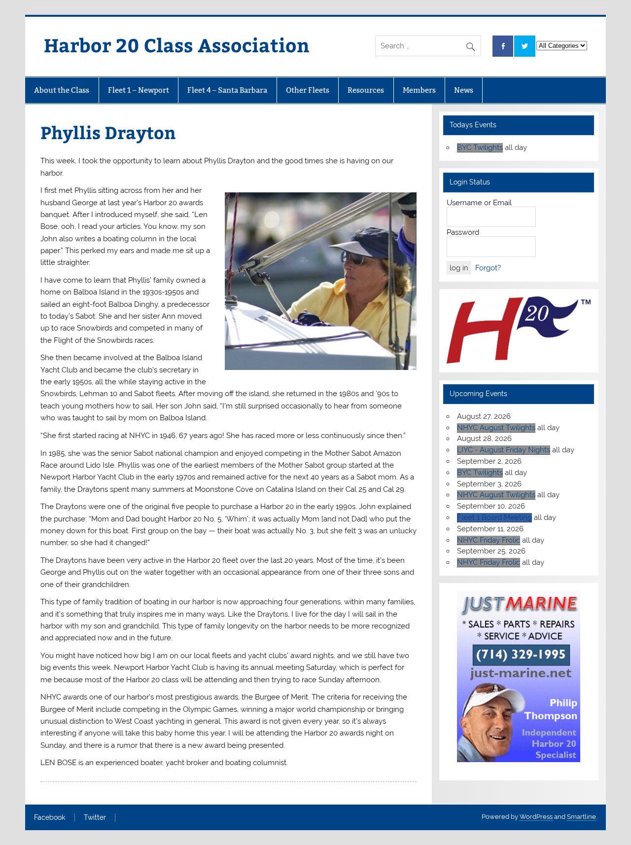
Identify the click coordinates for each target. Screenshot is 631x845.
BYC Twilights (480, 147)
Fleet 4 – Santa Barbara (227, 90)
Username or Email (479, 202)
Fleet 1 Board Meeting (494, 517)
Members (419, 90)
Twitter (95, 817)
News (463, 90)
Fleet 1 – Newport (138, 90)
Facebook (49, 817)
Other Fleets (307, 90)
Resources (366, 90)
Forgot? (488, 267)
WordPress (536, 816)
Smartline (581, 816)
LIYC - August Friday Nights (503, 449)
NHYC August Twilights (496, 427)
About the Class (61, 90)
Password (463, 232)
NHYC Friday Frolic (488, 540)
